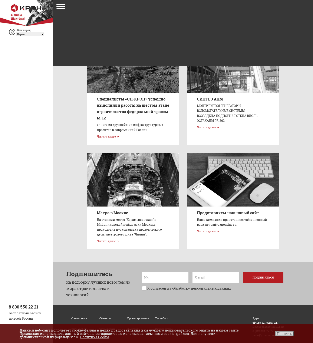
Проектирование (138, 318)
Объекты (105, 318)
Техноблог (162, 318)
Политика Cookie (94, 337)
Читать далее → (108, 136)
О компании (79, 318)
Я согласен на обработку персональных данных (189, 288)
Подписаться (263, 277)
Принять (284, 333)
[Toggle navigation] (60, 7)
